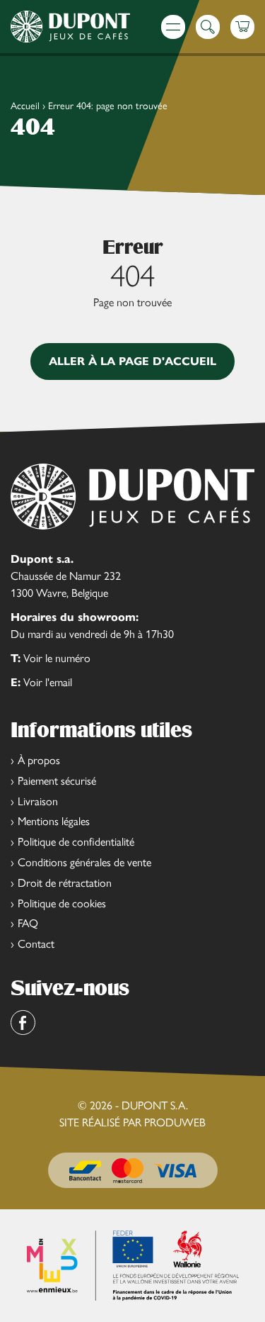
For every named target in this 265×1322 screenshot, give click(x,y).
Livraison (38, 801)
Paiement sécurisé (57, 781)
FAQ (28, 923)
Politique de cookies (62, 903)
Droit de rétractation (65, 883)
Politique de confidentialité (76, 841)
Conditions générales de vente (84, 862)
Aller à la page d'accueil (132, 361)
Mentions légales (54, 821)
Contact (36, 944)
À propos (39, 760)
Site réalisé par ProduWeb (132, 1122)
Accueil (25, 106)
